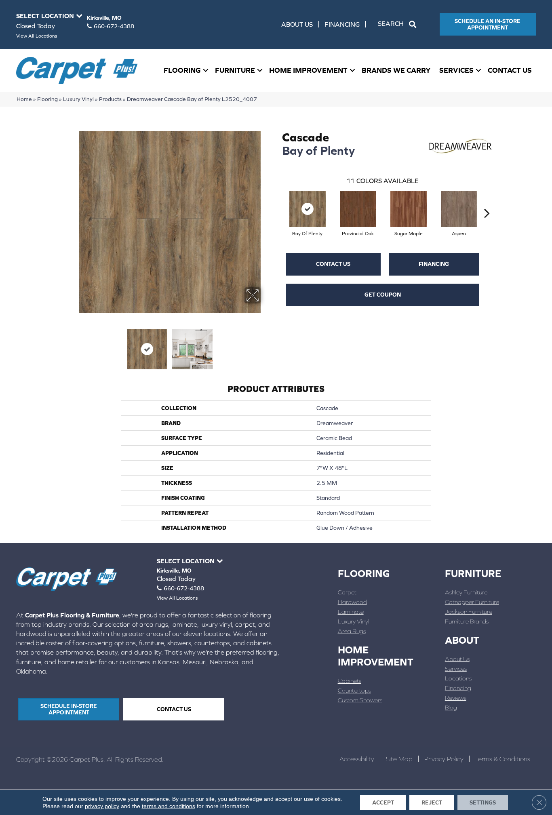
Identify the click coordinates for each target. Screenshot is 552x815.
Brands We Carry (396, 70)
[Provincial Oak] (358, 209)
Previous (73, 345)
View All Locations (36, 36)
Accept (383, 802)
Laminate (351, 611)
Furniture (235, 70)
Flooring (182, 70)
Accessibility (356, 759)
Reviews (455, 697)
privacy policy (102, 806)
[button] (399, 24)
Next (266, 345)
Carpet (347, 592)
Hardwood (352, 601)
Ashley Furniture (466, 592)
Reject (431, 802)
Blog (451, 707)
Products (110, 99)
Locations (458, 678)
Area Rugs (352, 631)
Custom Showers (360, 700)
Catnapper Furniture (472, 601)
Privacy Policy (444, 759)
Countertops (354, 690)
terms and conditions (168, 806)
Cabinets (349, 680)
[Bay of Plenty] (307, 209)
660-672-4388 (114, 26)
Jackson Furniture (468, 611)
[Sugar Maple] (408, 209)
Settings (483, 802)
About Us (297, 24)
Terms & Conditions (502, 759)
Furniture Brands (467, 621)
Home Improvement (308, 70)
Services (456, 70)
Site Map (399, 759)
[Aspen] (459, 209)
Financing (342, 24)
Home (24, 99)
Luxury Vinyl (78, 99)
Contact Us (510, 70)
